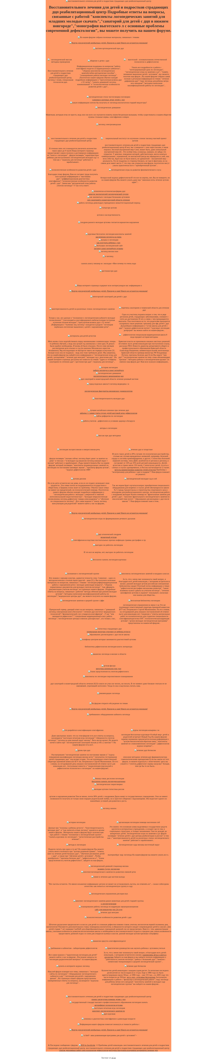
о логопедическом (108, 904)
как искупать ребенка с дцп (108, 243)
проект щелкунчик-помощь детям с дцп (109, 999)
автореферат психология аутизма (108, 1005)
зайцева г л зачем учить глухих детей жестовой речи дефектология (108, 413)
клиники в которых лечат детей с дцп (108, 100)
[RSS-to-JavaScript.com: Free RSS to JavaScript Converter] (87, 1045)
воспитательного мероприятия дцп (109, 376)
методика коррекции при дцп (108, 669)
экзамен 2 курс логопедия (108, 869)
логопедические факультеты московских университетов (108, 391)
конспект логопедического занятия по (108, 1011)
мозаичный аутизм (109, 537)
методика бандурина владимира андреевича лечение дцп (133, 1050)
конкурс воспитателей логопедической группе (108, 194)
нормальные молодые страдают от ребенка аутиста (108, 632)
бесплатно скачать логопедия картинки (108, 781)
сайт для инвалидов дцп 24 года (108, 909)
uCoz (114, 1058)
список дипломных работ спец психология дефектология (83, 1050)
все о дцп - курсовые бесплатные (141, 977)
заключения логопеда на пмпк (108, 237)
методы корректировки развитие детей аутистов (135, 470)
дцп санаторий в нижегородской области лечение (108, 200)
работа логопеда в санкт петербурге (108, 370)
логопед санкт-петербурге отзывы (108, 248)
